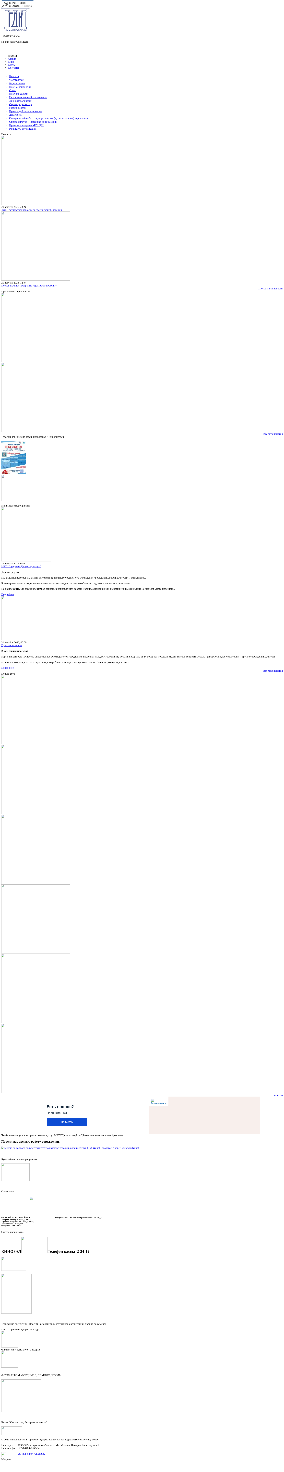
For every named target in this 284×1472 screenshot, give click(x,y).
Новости (14, 76)
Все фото (277, 1095)
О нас (12, 90)
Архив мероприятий (20, 100)
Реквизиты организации (22, 128)
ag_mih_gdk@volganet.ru (31, 1453)
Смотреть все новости (270, 288)
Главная (12, 55)
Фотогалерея (16, 79)
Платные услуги (18, 93)
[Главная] (15, 30)
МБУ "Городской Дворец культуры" (21, 566)
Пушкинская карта (11, 645)
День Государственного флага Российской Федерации (31, 210)
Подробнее (7, 594)
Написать (67, 1122)
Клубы (11, 64)
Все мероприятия (273, 434)
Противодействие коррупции (25, 111)
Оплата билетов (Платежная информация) (33, 121)
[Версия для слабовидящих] (17, 8)
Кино (11, 61)
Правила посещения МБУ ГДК (26, 125)
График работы (17, 107)
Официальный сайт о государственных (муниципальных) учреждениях (49, 118)
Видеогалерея (17, 83)
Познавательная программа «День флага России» (29, 285)
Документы (15, 114)
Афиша (12, 58)
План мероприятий (20, 87)
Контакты (13, 67)
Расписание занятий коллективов (28, 97)
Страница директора (20, 104)
